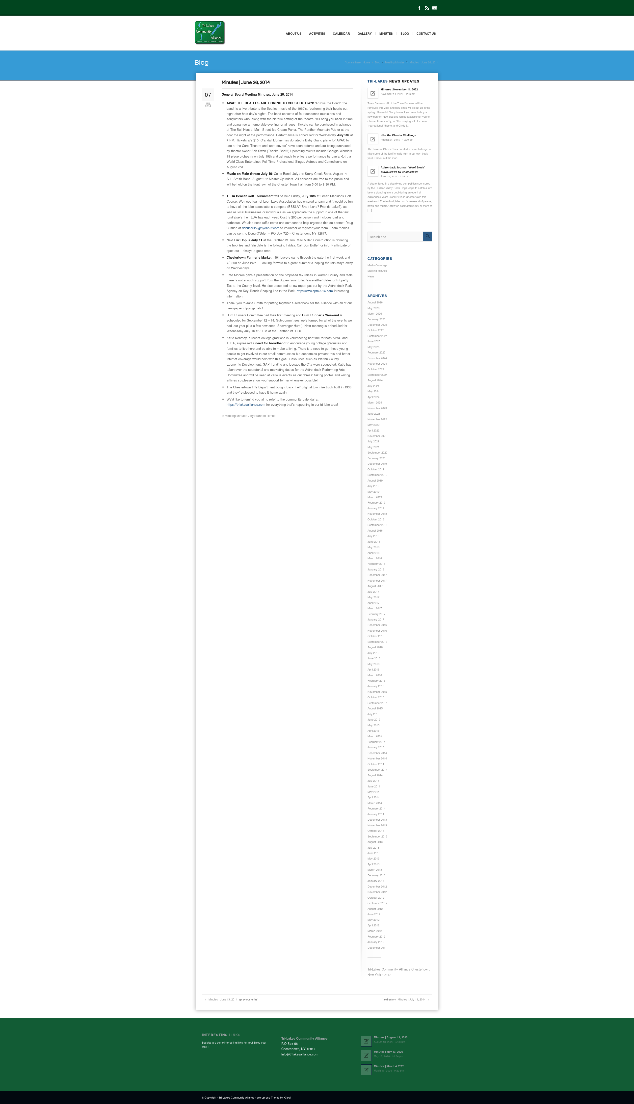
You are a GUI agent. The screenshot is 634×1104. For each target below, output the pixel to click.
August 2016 (375, 647)
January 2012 (376, 942)
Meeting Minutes (395, 62)
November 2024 (377, 363)
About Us (293, 33)
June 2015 (374, 719)
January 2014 (376, 814)
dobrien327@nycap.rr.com (260, 227)
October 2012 (376, 897)
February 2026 (376, 319)
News (371, 276)
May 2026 (373, 308)
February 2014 (376, 808)
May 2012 (373, 919)
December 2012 (377, 886)
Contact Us (426, 33)
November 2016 (377, 630)
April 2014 (373, 797)
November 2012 (377, 892)
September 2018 (377, 525)
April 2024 (373, 397)
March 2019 (375, 497)
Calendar (341, 33)
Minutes (386, 33)
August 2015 (375, 708)
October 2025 (376, 330)
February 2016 (376, 680)
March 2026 (375, 313)
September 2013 (377, 836)
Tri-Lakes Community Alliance (236, 1097)
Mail (435, 8)
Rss (427, 8)
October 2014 (376, 764)
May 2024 (373, 391)
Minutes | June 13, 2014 (223, 999)
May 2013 (373, 858)
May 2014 (373, 792)
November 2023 (377, 408)
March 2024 (375, 402)
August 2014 (375, 775)
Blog (404, 33)
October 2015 (376, 697)
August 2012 (375, 909)
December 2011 (377, 947)
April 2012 (373, 925)
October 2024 (376, 369)
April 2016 (373, 669)
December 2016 (377, 625)
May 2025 (373, 347)
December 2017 (377, 575)
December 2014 (377, 753)
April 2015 (373, 730)
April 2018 (373, 553)
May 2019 (373, 491)
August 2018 (375, 530)
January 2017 (376, 619)
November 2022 (377, 419)
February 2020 (376, 458)
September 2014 (377, 769)
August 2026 (375, 302)
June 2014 (374, 786)
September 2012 (377, 903)
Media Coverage (377, 265)
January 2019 (376, 508)
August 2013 (375, 842)
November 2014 (377, 758)
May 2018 (373, 547)
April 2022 (373, 430)
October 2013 (376, 831)
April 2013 (373, 864)
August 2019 (375, 480)
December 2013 (377, 819)
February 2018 (376, 563)
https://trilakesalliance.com (246, 404)
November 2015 (377, 692)
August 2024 (375, 380)
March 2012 (375, 931)
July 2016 (373, 653)
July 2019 (373, 486)
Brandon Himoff (264, 415)
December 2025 (377, 324)
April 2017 (373, 603)
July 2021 (373, 441)
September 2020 (377, 452)
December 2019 (377, 463)
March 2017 (375, 608)
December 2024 (377, 358)
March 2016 (375, 675)
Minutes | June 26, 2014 (246, 82)
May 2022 (373, 425)
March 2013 (375, 869)
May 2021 (373, 447)
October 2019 (376, 469)
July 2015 (373, 714)
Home (366, 62)
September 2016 (377, 642)
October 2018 (376, 519)
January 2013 (376, 881)
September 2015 (377, 703)
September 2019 (377, 475)
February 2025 (376, 352)
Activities (317, 33)
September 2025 (377, 336)
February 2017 (376, 614)
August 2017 (375, 586)
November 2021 (377, 436)
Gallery (365, 33)
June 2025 (374, 341)
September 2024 (377, 375)
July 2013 (373, 847)
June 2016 (374, 658)
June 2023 (374, 413)
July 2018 (373, 536)
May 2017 (373, 597)
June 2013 (374, 853)
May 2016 (373, 664)
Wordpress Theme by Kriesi (274, 1097)
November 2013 (377, 825)
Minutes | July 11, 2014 (411, 999)
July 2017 (373, 591)
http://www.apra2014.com (315, 290)
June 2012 (374, 914)
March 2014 (375, 803)
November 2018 (377, 513)
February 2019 (376, 502)
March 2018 (375, 558)
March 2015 (375, 736)
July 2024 (373, 386)
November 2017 (377, 580)
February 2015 (376, 742)
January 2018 (376, 569)
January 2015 (376, 747)
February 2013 (376, 875)
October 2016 (376, 636)
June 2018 (374, 541)
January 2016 (376, 686)
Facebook (419, 8)
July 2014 (373, 780)
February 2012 (376, 936)
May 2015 (373, 725)
